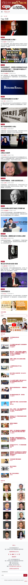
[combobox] (14, 316)
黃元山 (4, 293)
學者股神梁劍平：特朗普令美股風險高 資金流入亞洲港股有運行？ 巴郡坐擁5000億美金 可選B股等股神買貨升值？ (14, 69)
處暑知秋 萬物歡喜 (13, 423)
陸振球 (4, 41)
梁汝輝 (11, 418)
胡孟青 (4, 128)
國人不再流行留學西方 (14, 473)
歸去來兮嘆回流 (13, 466)
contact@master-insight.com (15, 566)
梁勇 (11, 447)
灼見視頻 (2, 65)
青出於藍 (2, 124)
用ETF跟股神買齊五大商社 (8, 126)
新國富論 (2, 37)
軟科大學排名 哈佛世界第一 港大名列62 (18, 373)
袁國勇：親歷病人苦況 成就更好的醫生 (18, 358)
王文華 (4, 182)
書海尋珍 (2, 261)
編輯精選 (5, 266)
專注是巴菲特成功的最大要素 (9, 264)
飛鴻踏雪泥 (3, 233)
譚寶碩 (11, 367)
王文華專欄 (3, 178)
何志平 (11, 338)
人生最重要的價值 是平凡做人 (16, 366)
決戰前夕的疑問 (5, 153)
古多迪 (4, 238)
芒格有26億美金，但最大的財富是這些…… (13, 180)
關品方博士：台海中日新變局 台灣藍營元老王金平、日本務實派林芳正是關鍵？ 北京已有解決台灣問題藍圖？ (18, 353)
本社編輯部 (6, 73)
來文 (11, 389)
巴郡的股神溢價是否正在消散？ (10, 99)
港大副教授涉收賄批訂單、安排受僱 (17, 394)
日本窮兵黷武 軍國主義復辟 (15, 459)
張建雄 (11, 474)
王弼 (4, 101)
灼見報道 (2, 206)
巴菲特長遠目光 (5, 291)
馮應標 (11, 467)
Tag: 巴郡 (5, 16)
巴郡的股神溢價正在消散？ (8, 39)
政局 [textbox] (2, 315)
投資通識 (2, 289)
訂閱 (25, 575)
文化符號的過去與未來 (14, 337)
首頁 (1, 16)
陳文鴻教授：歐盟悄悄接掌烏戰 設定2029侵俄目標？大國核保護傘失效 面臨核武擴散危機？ (18, 438)
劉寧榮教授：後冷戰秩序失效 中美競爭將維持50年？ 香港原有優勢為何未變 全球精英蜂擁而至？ (18, 453)
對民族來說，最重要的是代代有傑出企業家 (13, 236)
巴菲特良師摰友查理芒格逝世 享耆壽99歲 (13, 208)
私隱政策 (25, 581)
